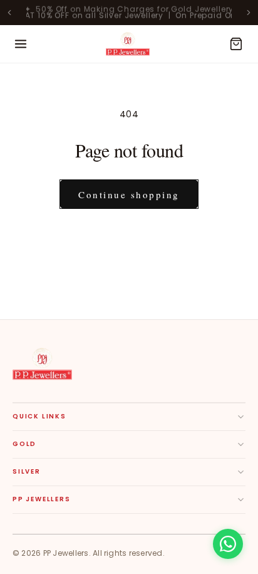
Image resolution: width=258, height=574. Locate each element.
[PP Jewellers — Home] (128, 44)
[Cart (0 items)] (236, 44)
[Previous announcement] (9, 12)
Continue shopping (129, 194)
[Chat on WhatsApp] (228, 544)
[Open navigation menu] (20, 44)
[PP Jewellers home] (42, 364)
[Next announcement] (248, 12)
